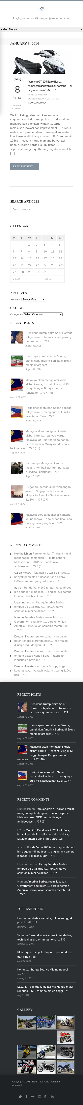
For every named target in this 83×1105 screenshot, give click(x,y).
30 (37, 272)
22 (29, 265)
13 (14, 258)
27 (14, 272)
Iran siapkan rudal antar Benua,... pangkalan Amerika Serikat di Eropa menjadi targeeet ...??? (48, 360)
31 (45, 272)
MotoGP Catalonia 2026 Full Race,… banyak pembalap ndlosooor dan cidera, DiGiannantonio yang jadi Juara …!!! (42, 577)
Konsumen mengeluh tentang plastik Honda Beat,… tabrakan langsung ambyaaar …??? (40, 655)
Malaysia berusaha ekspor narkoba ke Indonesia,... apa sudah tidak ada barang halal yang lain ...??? (49, 519)
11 (52, 251)
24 (45, 265)
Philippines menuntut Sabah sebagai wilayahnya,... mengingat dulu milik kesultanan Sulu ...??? (49, 412)
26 (60, 265)
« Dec (16, 278)
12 (60, 251)
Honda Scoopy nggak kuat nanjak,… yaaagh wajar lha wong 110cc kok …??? (42, 670)
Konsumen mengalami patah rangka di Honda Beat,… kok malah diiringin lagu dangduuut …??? (41, 641)
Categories (16, 314)
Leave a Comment (17, 107)
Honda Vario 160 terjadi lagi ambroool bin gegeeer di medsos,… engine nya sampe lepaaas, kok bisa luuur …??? (43, 592)
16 (37, 258)
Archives (15, 299)
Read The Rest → (24, 166)
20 (14, 265)
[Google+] (45, 1098)
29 (29, 272)
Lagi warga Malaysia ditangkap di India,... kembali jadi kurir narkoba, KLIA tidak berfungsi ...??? (48, 467)
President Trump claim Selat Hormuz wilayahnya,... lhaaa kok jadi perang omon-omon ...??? (49, 337)
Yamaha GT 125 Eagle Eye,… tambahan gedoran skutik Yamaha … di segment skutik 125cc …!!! (50, 86)
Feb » (47, 278)
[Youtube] (39, 1098)
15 (29, 258)
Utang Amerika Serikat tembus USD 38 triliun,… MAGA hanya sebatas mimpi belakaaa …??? (39, 607)
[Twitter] (20, 1098)
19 (60, 258)
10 (45, 251)
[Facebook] (26, 1098)
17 (45, 258)
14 (22, 258)
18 (52, 258)
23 (37, 265)
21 (22, 265)
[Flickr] (32, 1098)
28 (22, 272)
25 (52, 265)
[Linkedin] (52, 1098)
